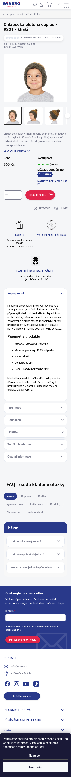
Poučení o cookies (44, 743)
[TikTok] (35, 683)
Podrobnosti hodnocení (50, 37)
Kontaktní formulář (22, 696)
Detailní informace (15, 151)
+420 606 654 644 (21, 673)
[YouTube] (26, 683)
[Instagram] (16, 683)
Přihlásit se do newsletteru (22, 640)
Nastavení (35, 755)
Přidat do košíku (37, 194)
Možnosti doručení (52, 183)
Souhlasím (35, 767)
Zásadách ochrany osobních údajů (24, 747)
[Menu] (66, 4)
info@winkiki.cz (20, 666)
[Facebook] (7, 683)
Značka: (13, 47)
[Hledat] (35, 4)
